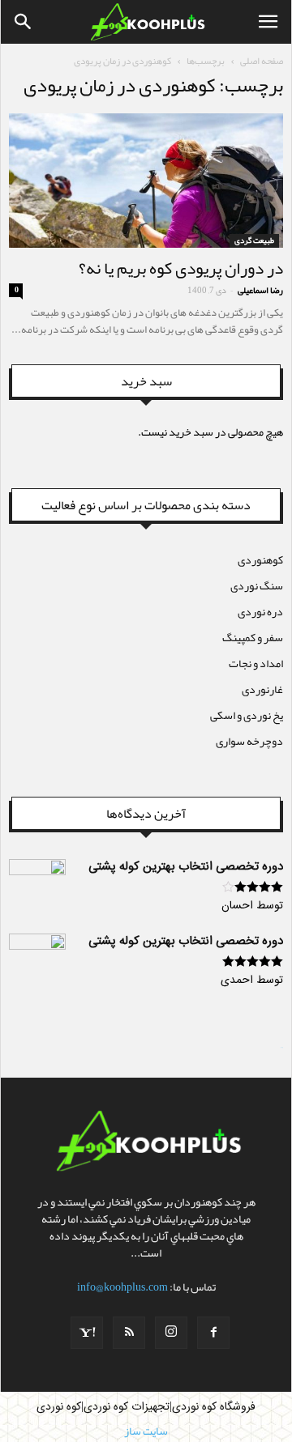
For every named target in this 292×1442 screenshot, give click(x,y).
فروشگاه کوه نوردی (214, 1407)
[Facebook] (213, 1333)
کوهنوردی (260, 559)
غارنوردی (262, 689)
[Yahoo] (87, 1333)
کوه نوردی (58, 1407)
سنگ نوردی (256, 585)
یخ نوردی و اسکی (246, 715)
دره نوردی (260, 611)
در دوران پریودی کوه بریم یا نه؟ (181, 268)
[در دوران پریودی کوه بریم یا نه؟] (146, 180)
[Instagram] (171, 1333)
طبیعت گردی (254, 241)
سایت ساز (282, 1048)
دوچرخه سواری (249, 741)
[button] (23, 22)
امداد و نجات (256, 663)
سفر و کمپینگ (252, 637)
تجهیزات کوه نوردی (127, 1407)
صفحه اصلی (261, 60)
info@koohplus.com (122, 1286)
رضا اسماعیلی (260, 290)
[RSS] (129, 1333)
